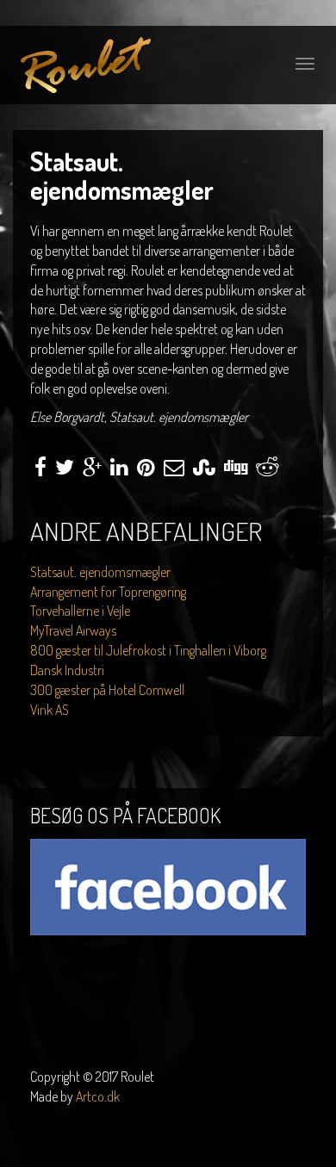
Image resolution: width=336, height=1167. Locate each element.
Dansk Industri (67, 670)
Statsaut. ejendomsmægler (100, 571)
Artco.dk (98, 1096)
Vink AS (49, 709)
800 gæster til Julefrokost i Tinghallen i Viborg (148, 650)
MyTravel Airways (73, 630)
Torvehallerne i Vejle (80, 610)
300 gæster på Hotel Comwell (107, 689)
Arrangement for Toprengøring (108, 591)
